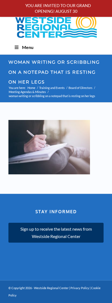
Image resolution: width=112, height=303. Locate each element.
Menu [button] (27, 47)
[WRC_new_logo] (56, 25)
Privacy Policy (79, 288)
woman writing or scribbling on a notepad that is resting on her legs (54, 72)
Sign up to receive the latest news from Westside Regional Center (56, 232)
